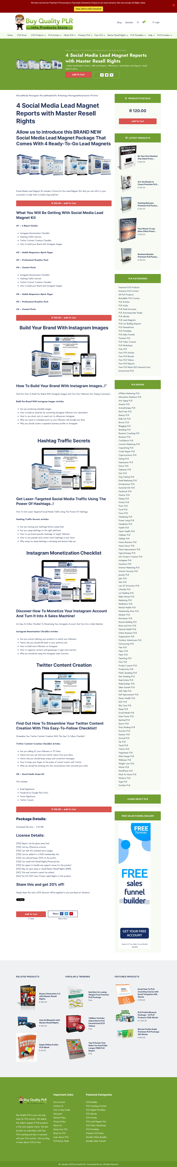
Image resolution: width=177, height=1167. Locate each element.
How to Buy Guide (61, 1109)
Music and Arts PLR (127, 625)
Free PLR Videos (126, 359)
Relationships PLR (126, 683)
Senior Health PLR (127, 698)
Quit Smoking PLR (127, 676)
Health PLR (124, 527)
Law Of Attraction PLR (129, 585)
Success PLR (124, 730)
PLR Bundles (91, 1102)
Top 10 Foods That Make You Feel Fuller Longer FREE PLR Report (98, 1047)
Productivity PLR (126, 669)
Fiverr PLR (123, 505)
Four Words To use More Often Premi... (147, 230)
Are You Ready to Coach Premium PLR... (148, 183)
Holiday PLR (124, 538)
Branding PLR (125, 429)
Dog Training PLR (126, 476)
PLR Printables (125, 330)
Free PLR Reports (127, 363)
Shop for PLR (59, 1133)
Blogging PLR (125, 426)
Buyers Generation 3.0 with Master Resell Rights (49, 996)
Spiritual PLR (124, 720)
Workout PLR (124, 778)
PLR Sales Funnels (127, 334)
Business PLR (124, 436)
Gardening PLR (125, 516)
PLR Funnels (91, 1117)
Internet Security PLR (128, 571)
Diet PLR (123, 473)
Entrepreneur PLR (126, 484)
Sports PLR (124, 723)
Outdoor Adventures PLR (130, 640)
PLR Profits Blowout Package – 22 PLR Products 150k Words (148, 1015)
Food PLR (123, 509)
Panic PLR (123, 654)
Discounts (57, 1113)
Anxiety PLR (124, 404)
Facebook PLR (125, 491)
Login (157, 22)
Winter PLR (124, 767)
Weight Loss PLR (126, 763)
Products (75, 50)
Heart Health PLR (127, 531)
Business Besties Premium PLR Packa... (148, 255)
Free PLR (123, 349)
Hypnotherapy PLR (127, 553)
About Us (57, 1125)
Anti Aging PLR (125, 400)
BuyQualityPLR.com (94, 1164)
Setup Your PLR (60, 1129)
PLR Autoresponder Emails (130, 312)
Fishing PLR (124, 498)
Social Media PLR (126, 712)
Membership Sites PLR (129, 611)
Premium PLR (124, 338)
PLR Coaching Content (96, 1106)
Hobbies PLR (124, 534)
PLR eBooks (124, 316)
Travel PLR (123, 745)
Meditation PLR (125, 603)
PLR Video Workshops (96, 1125)
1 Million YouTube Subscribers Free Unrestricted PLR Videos (96, 1022)
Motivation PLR (125, 618)
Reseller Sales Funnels (96, 1141)
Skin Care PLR (125, 705)
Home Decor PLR (126, 545)
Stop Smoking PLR (127, 727)
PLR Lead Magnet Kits (96, 1121)
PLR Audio (123, 305)
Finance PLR (124, 495)
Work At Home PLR (127, 774)
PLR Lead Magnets (127, 320)
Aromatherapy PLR (127, 407)
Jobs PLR (123, 578)
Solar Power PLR (126, 716)
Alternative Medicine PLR (130, 397)
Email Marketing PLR (128, 480)
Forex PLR (123, 513)
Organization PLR (126, 636)
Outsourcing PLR (126, 643)
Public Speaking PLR (128, 672)
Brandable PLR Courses (129, 298)
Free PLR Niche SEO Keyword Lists (134, 367)
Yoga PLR (123, 781)
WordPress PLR (126, 770)
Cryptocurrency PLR (127, 455)
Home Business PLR (127, 542)
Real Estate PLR (126, 680)
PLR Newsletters (126, 327)
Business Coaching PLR (129, 433)
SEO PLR (123, 701)
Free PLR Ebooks (126, 356)
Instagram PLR (125, 560)
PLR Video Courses (127, 341)
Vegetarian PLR (126, 752)
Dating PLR (124, 458)
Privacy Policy (59, 1121)
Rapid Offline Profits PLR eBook (48, 1046)
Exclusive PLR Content (129, 291)
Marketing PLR (125, 600)
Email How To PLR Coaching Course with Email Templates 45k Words (148, 993)
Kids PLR (122, 582)
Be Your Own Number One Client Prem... (148, 157)
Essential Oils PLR (127, 487)
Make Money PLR (126, 596)
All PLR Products (126, 294)
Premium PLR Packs (95, 1133)
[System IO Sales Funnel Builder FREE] (135, 882)
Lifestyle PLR (124, 589)
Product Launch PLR (128, 665)
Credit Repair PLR (127, 451)
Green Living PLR (126, 520)
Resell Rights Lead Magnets (130, 65)
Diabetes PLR (125, 469)
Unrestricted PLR (126, 370)
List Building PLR (126, 593)
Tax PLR (122, 741)
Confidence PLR (126, 440)
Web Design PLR (126, 756)
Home (67, 50)
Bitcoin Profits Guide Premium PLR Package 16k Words (148, 1032)
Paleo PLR (123, 651)
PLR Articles (124, 301)
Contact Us (58, 1106)
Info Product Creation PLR (130, 556)
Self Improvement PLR (128, 694)
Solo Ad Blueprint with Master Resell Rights (49, 1021)
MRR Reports (113, 65)
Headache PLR (125, 524)
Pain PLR (123, 647)
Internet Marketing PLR (129, 567)
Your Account (59, 1102)
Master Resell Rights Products (78, 65)
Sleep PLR (123, 709)
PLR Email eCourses (127, 309)
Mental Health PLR (127, 607)
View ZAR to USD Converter (88, 9)
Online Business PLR (128, 632)
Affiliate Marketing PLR (129, 393)
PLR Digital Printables (95, 1109)
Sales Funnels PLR (127, 687)
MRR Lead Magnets (99, 65)
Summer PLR (124, 734)
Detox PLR (123, 466)
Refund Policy (59, 1117)
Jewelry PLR (124, 574)
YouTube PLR (124, 785)
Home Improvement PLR (129, 549)
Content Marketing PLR (129, 444)
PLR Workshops (126, 345)
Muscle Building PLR (128, 622)
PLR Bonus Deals (61, 1141)
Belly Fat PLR (124, 418)
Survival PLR (124, 738)
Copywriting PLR (126, 447)
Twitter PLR (124, 749)
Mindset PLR (124, 614)
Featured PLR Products (129, 287)
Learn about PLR (60, 1137)
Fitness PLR (124, 502)
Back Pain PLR (125, 411)
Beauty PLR (124, 415)
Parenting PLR (125, 658)
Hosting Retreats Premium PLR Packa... (148, 204)
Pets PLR (123, 661)
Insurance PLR (125, 564)
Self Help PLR (125, 691)
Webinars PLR (125, 759)
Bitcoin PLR (124, 422)
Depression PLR (126, 462)
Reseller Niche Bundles (96, 1137)
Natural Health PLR (127, 629)
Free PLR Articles (126, 352)
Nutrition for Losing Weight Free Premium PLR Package (98, 995)
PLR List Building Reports (130, 323)
